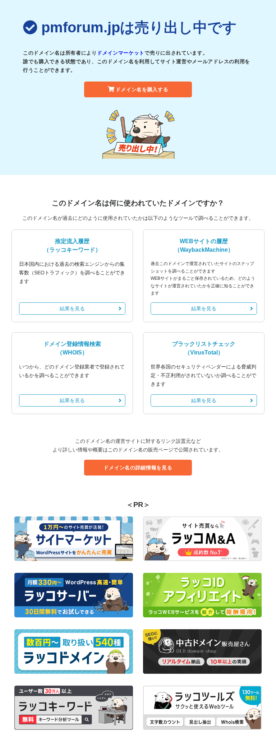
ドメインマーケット (120, 53)
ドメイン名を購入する (142, 89)
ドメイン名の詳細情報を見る (138, 467)
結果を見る (72, 308)
